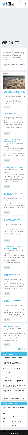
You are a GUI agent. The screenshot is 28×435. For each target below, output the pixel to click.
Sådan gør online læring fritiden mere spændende (12, 358)
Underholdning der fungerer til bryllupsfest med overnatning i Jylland (14, 386)
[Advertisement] (14, 23)
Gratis (8, 198)
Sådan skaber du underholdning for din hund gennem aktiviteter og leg (13, 381)
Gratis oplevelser (11, 96)
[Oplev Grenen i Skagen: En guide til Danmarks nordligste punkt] (14, 82)
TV (24, 171)
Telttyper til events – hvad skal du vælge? (13, 395)
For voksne (20, 169)
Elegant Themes (11, 431)
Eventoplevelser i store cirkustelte (11, 377)
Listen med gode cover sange (13, 167)
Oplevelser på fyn (9, 113)
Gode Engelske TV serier (18, 421)
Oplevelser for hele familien (9, 118)
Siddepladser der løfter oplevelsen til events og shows (14, 391)
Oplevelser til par (21, 252)
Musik (12, 171)
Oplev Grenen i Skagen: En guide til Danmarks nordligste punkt (14, 91)
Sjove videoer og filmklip (19, 171)
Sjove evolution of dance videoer (12, 275)
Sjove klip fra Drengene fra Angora (13, 301)
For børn (19, 197)
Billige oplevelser (20, 143)
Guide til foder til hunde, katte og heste (13, 368)
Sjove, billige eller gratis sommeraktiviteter (12, 140)
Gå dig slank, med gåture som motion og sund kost (14, 247)
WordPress (23, 431)
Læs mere (6, 107)
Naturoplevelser (19, 96)
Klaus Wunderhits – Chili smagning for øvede (12, 220)
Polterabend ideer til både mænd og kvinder (13, 407)
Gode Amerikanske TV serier (13, 412)
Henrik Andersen (8, 94)
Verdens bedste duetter (11, 326)
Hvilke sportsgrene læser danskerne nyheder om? (14, 372)
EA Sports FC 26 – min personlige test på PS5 (14, 398)
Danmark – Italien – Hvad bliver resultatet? (14, 194)
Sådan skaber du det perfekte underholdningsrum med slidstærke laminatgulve (12, 364)
